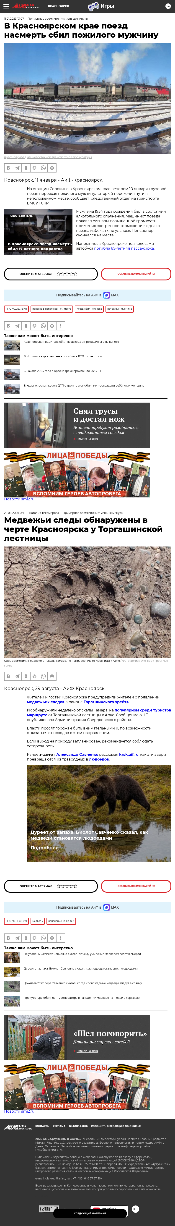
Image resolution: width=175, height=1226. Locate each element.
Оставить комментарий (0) (136, 273)
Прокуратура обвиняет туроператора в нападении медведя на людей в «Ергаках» (82, 997)
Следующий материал (90, 1213)
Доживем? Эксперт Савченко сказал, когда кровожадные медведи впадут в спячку (83, 983)
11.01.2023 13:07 (14, 18)
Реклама (59, 1126)
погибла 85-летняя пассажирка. (124, 248)
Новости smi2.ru (19, 499)
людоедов (99, 759)
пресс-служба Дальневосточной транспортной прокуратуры (48, 157)
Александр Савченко (77, 754)
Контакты (42, 1126)
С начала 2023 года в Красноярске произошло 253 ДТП (63, 371)
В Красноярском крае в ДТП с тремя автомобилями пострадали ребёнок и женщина (84, 385)
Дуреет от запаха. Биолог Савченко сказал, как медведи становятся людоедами (89, 835)
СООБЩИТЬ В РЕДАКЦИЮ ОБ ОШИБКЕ (116, 1126)
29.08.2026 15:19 (14, 513)
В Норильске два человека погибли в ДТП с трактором (63, 356)
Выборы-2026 (78, 1126)
